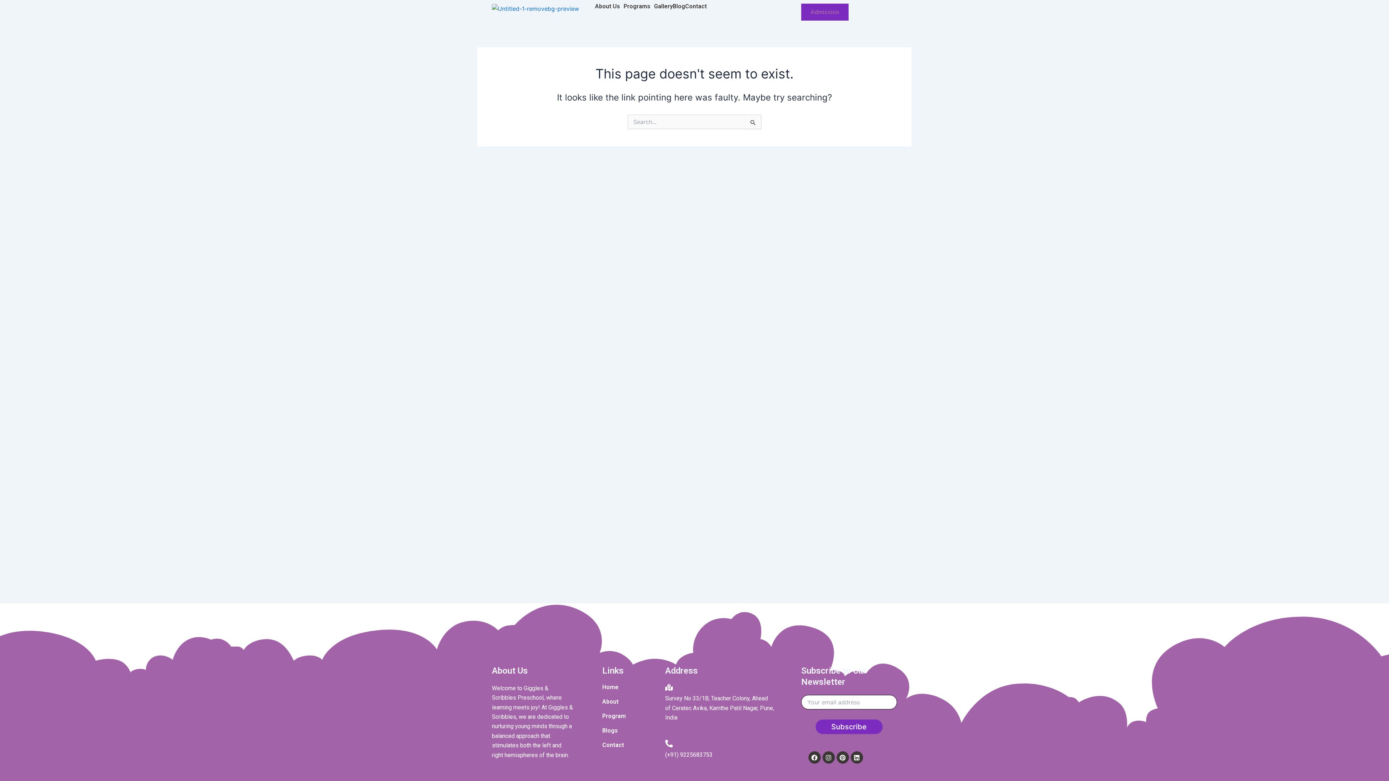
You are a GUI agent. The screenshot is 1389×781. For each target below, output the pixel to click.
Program (614, 716)
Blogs (610, 730)
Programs (637, 6)
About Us (607, 6)
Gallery (663, 6)
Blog (679, 6)
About (610, 701)
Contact (696, 6)
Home (610, 687)
